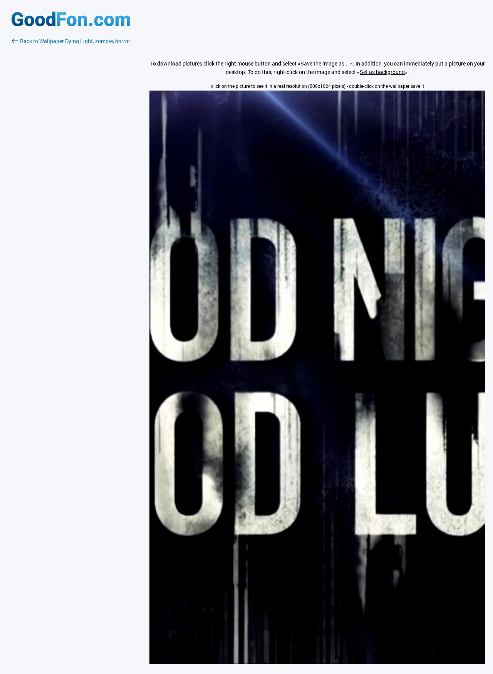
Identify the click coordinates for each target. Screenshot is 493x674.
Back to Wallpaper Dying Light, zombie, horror (75, 41)
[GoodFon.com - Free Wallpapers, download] (71, 24)
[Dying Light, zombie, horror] (317, 662)
